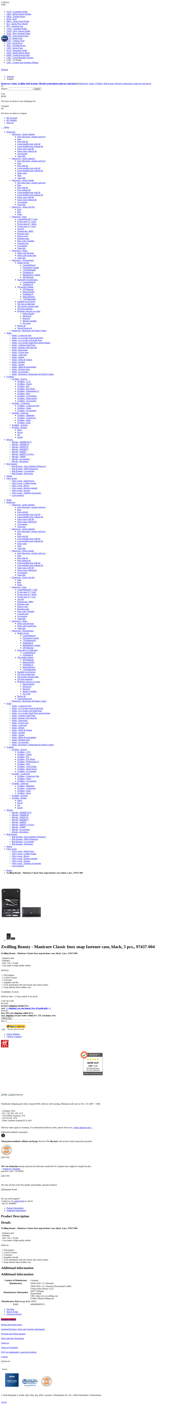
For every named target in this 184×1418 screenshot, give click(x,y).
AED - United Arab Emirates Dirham (22, 62)
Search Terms (12, 1312)
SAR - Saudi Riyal (14, 43)
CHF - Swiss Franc (14, 48)
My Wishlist (11, 120)
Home (9, 870)
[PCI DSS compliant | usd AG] (6, 1155)
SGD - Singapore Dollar (16, 50)
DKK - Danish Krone (15, 16)
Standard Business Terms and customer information (23, 1329)
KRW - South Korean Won (18, 55)
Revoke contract (8, 1319)
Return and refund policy (11, 1324)
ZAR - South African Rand (18, 53)
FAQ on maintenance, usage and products (19, 1352)
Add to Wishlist (13, 1034)
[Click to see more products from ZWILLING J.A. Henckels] (5, 1046)
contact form (19, 1201)
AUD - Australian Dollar (17, 12)
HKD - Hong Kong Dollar (17, 21)
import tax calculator (11, 1169)
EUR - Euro (11, 19)
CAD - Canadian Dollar (16, 28)
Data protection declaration (12, 1338)
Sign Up (10, 123)
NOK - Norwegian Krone (17, 36)
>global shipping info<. (82, 1127)
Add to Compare (14, 1036)
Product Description (14, 1208)
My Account (11, 118)
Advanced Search (14, 1314)
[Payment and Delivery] (3, 1099)
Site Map (10, 1309)
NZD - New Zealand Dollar (18, 33)
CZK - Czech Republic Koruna (19, 58)
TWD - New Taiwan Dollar (18, 31)
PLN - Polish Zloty (14, 38)
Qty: (3, 1021)
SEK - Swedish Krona (16, 45)
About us (5, 1343)
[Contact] (3, 1194)
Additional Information (16, 1210)
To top (4, 1402)
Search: (4, 89)
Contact (4, 1357)
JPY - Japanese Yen (14, 26)
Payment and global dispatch (13, 1334)
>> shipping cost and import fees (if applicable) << (28, 1008)
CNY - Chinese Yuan (15, 41)
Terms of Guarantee (9, 1347)
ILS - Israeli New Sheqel (17, 24)
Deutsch (4, 69)
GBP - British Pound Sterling (18, 14)
